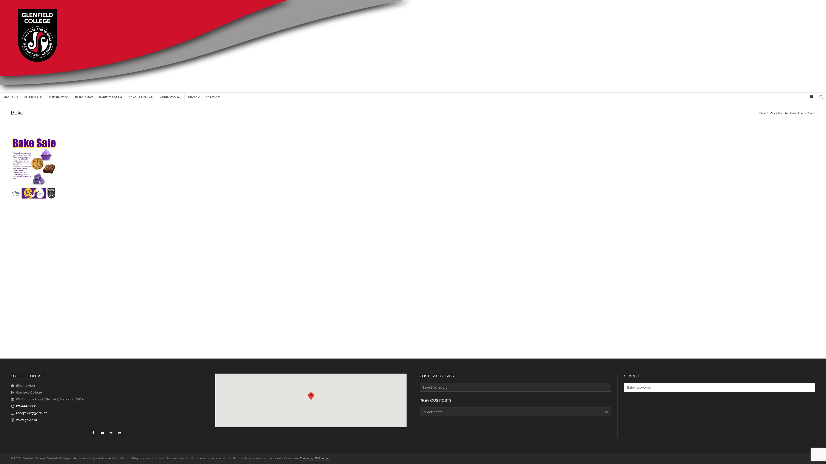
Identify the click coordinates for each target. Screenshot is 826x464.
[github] (120, 433)
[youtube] (102, 433)
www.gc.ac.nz (26, 420)
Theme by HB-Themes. (315, 458)
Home (761, 113)
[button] (809, 387)
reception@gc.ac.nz (31, 413)
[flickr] (111, 433)
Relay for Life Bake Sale (786, 113)
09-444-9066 (26, 406)
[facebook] (93, 433)
